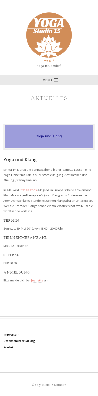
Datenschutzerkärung (19, 341)
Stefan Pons (28, 190)
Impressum (11, 334)
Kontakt (9, 347)
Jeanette (37, 280)
